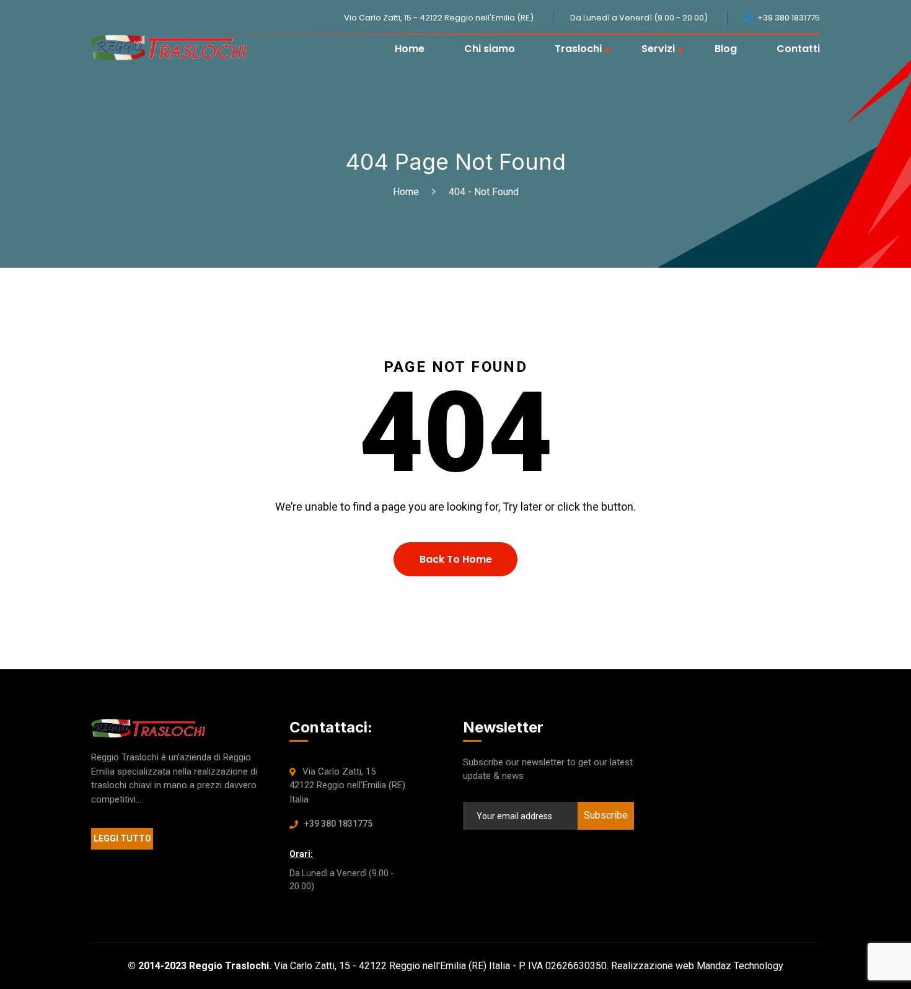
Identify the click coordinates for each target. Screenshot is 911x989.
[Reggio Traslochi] (169, 48)
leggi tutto (122, 838)
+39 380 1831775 (338, 824)
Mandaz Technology (740, 966)
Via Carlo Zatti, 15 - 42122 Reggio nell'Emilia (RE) (439, 18)
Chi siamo (489, 49)
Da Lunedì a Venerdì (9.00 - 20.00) (639, 18)
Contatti (798, 49)
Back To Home (456, 559)
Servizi (658, 49)
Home (410, 49)
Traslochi (578, 49)
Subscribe (606, 815)
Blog (726, 49)
